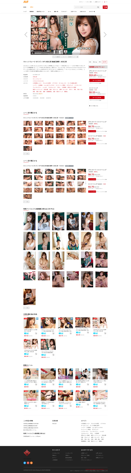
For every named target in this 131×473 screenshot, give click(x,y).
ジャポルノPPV (69, 453)
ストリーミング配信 (60, 85)
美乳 (75, 89)
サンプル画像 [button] (56, 56)
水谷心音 (35, 76)
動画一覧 (56, 11)
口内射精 (64, 87)
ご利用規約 (55, 460)
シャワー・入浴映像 (37, 85)
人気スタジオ (83, 11)
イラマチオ (54, 83)
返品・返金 (83, 457)
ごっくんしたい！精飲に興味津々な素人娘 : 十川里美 (48, 381)
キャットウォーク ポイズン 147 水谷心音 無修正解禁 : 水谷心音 (48, 352)
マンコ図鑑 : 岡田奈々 (81, 402)
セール (49, 11)
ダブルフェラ (70, 85)
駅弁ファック (60, 91)
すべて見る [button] (26, 153)
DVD (24, 7)
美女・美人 (80, 89)
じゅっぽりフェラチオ (49, 85)
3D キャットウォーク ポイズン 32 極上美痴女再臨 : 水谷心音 (48, 330)
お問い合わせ (99, 453)
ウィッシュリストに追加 (96, 83)
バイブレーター (78, 85)
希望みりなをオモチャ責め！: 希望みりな (30, 403)
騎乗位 (66, 91)
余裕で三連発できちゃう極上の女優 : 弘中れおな (99, 381)
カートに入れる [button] (97, 80)
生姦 (50, 89)
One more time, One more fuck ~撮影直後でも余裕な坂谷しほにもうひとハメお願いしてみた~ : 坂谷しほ (99, 403)
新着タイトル (28, 365)
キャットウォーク (37, 79)
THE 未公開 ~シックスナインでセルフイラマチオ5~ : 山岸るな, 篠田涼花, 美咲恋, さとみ (65, 403)
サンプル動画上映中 (72, 83)
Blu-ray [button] (95, 62)
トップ (24, 11)
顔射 (54, 91)
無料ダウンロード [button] (73, 56)
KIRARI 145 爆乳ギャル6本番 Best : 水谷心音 (30, 330)
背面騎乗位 (49, 91)
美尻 (34, 91)
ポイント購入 (89, 1)
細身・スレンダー (64, 89)
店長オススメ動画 (72, 87)
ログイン (81, 1)
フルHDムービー (52, 87)
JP (106, 1)
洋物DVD (54, 455)
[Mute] (96, 53)
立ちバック (55, 89)
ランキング (63, 11)
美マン (71, 89)
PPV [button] (100, 62)
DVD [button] (90, 62)
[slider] (61, 53)
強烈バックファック (37, 89)
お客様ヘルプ (97, 1)
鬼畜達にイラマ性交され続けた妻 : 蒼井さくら (48, 403)
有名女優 (46, 89)
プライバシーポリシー (86, 460)
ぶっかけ (45, 87)
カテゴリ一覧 (92, 11)
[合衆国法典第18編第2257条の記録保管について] (97, 469)
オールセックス (62, 83)
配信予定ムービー (41, 11)
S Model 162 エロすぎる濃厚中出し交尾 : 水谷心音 (99, 330)
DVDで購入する (94, 105)
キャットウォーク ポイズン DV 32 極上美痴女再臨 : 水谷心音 (65, 330)
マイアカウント (99, 455)
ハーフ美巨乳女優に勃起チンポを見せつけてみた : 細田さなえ (30, 381)
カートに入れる (92, 131)
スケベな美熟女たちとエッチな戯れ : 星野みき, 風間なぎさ (65, 381)
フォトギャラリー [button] (64, 56)
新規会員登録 (68, 457)
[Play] (65, 35)
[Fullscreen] (98, 53)
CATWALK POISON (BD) (38, 81)
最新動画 (32, 11)
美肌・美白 (39, 91)
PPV (31, 7)
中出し (59, 87)
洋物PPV (67, 455)
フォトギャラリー (37, 87)
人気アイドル (74, 11)
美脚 (44, 91)
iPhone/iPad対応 (47, 83)
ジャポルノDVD (56, 453)
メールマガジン (69, 460)
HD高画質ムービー (37, 83)
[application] (65, 35)
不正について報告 (85, 455)
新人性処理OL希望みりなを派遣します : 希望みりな (82, 381)
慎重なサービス (99, 457)
